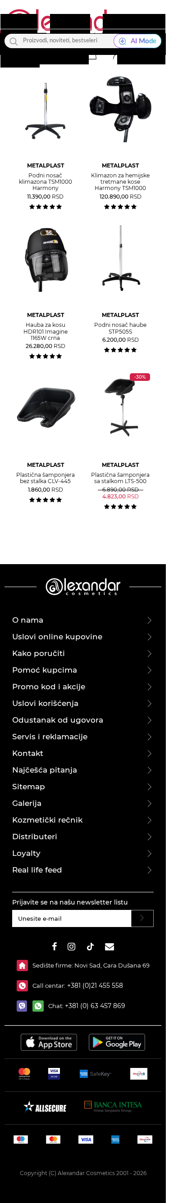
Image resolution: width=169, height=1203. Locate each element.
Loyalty (26, 853)
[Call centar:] (24, 985)
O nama (27, 619)
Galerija (26, 803)
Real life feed (37, 869)
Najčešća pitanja (44, 769)
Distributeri (34, 836)
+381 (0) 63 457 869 (95, 1006)
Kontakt (27, 753)
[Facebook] (54, 948)
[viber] (24, 1006)
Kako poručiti (38, 653)
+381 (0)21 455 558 (94, 985)
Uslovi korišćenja (45, 703)
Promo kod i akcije (48, 686)
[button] (91, 54)
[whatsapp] (40, 1006)
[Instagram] (71, 948)
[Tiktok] (90, 948)
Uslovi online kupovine (57, 636)
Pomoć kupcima (44, 669)
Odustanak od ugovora (57, 719)
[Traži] (13, 41)
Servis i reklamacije (49, 736)
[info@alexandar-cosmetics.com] (109, 948)
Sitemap (28, 786)
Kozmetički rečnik (47, 819)
